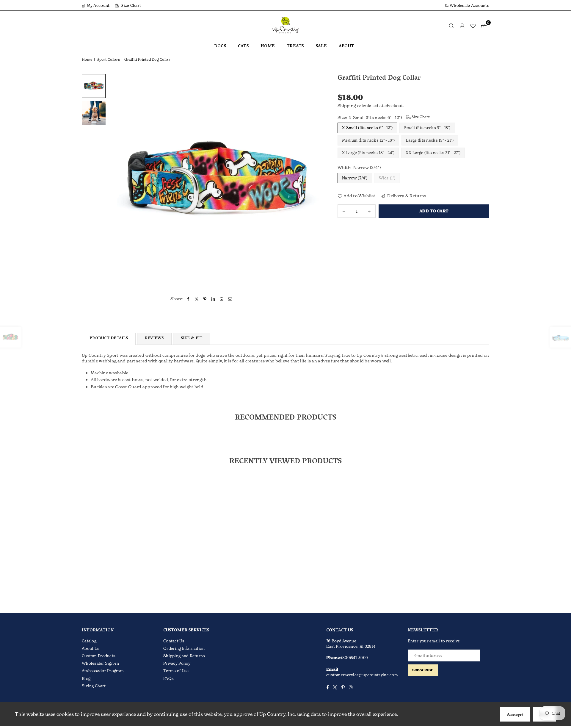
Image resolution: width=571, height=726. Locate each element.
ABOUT (346, 47)
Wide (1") (387, 177)
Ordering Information (184, 648)
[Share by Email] (230, 299)
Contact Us (173, 641)
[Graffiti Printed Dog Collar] (94, 113)
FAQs (168, 678)
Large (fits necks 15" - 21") (430, 140)
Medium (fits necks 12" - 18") (368, 140)
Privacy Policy (176, 663)
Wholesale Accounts (469, 5)
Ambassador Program (103, 670)
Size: (384, 117)
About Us (90, 648)
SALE (321, 47)
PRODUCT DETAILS (109, 338)
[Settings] (462, 25)
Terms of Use (176, 670)
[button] (484, 25)
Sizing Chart (94, 685)
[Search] (451, 25)
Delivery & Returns (406, 195)
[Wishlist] (473, 25)
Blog (86, 678)
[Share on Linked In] (213, 299)
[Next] (314, 181)
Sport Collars (108, 59)
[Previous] (117, 181)
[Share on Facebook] (188, 299)
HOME (268, 47)
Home (87, 59)
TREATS (295, 47)
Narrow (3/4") (355, 177)
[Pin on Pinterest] (205, 299)
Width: (359, 167)
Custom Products (98, 655)
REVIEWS (154, 338)
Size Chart (130, 5)
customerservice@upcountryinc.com (362, 674)
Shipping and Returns (184, 655)
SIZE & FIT (192, 338)
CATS (243, 47)
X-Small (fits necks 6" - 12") (367, 127)
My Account (97, 5)
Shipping (347, 105)
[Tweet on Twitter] (196, 299)
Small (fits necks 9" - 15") (427, 127)
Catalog (89, 641)
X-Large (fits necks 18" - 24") (368, 152)
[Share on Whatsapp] (221, 299)
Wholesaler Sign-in (100, 663)
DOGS (220, 47)
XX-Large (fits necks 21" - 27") (433, 152)
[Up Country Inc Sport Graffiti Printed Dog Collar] (93, 86)
